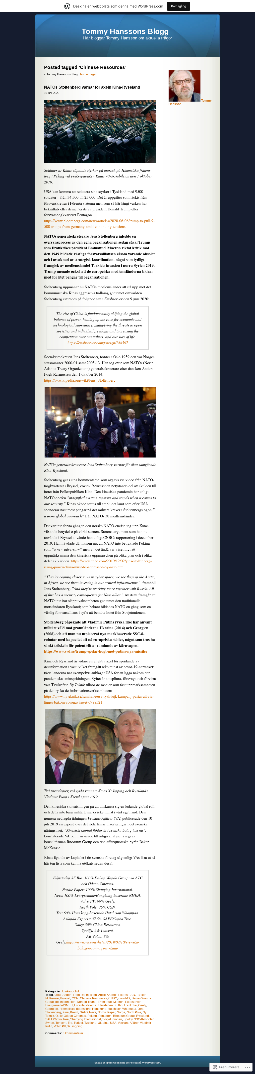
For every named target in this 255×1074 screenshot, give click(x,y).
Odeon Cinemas (75, 1016)
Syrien (49, 1023)
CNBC (112, 998)
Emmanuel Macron (111, 1002)
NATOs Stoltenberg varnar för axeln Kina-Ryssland (92, 87)
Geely (142, 1005)
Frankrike (130, 1005)
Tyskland (90, 1023)
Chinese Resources (93, 998)
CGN (75, 998)
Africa (57, 995)
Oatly (59, 1016)
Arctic (102, 995)
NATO (84, 1012)
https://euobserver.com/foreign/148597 (97, 342)
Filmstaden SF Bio (110, 1005)
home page (88, 74)
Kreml (74, 1012)
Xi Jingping (74, 1026)
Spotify (128, 1019)
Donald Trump (86, 1002)
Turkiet (78, 1023)
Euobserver (132, 1002)
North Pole (134, 1012)
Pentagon (105, 1016)
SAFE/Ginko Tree (57, 1019)
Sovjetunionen (112, 1019)
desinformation (65, 1002)
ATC (133, 995)
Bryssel (65, 998)
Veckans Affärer (128, 1023)
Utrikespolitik (71, 991)
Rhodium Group (124, 1016)
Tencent (61, 1023)
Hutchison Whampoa (122, 1009)
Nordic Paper (106, 1012)
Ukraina (103, 1023)
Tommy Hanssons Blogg (125, 31)
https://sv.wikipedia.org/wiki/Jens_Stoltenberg (80, 380)
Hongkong (99, 1009)
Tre (70, 1023)
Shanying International (85, 1019)
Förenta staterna (85, 1005)
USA (113, 1023)
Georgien (51, 1009)
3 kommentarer (73, 1033)
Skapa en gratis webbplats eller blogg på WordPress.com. (127, 1062)
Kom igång (178, 6)
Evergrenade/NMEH (59, 1005)
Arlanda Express (118, 995)
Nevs (92, 1012)
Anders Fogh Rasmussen (80, 995)
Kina (66, 1012)
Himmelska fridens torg (75, 1009)
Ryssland (142, 1016)
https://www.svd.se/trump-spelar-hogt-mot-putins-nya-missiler (95, 651)
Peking (92, 1016)
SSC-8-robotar (143, 1019)
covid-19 (124, 998)
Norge (121, 1012)
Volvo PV (60, 1026)
